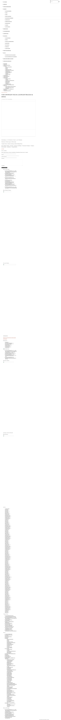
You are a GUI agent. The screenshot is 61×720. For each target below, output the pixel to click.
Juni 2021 (6, 561)
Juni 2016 (6, 611)
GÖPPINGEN (9, 672)
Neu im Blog (7, 648)
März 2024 (6, 533)
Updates (6, 39)
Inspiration (7, 46)
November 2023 (7, 536)
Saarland (6, 73)
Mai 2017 (6, 602)
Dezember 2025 (7, 515)
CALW (8, 666)
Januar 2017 (7, 605)
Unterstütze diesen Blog (7, 90)
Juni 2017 (6, 601)
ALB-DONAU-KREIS (10, 659)
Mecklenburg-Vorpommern (9, 70)
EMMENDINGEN (10, 667)
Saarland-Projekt (7, 78)
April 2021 (6, 563)
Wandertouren (7, 347)
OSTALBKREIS (9, 687)
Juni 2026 (6, 510)
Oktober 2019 (7, 578)
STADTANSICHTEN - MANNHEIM (8, 620)
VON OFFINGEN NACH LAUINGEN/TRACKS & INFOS (10, 616)
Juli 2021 (6, 560)
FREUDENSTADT (10, 671)
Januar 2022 (7, 555)
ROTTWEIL (9, 693)
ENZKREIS (9, 668)
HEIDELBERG (9, 673)
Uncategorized (7, 346)
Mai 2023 (6, 541)
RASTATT (8, 689)
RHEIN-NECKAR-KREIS (11, 692)
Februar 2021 (7, 564)
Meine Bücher (7, 43)
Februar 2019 (7, 585)
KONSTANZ (9, 680)
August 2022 (7, 549)
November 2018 (7, 587)
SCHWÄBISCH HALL (10, 694)
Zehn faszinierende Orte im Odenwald (11, 56)
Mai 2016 (6, 612)
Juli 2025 (6, 519)
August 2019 (7, 580)
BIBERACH (9, 662)
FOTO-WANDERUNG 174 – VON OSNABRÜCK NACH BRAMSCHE (11, 187)
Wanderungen (5, 28)
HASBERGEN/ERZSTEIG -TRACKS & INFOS (9, 174)
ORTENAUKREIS (10, 686)
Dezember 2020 (7, 566)
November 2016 (7, 607)
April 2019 (6, 583)
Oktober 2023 (7, 537)
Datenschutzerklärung (7, 6)
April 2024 (6, 532)
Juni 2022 (6, 551)
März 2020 (6, 574)
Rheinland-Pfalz (7, 23)
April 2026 (6, 512)
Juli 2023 (6, 540)
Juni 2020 (6, 571)
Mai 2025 (6, 521)
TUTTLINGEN (9, 699)
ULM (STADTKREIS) (10, 700)
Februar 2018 (7, 595)
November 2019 (7, 577)
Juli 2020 (6, 570)
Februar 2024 (7, 534)
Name (2, 154)
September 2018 (7, 589)
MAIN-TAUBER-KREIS (11, 683)
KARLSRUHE (9, 678)
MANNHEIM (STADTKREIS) (12, 684)
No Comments (10, 99)
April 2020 (6, 573)
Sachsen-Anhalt (7, 26)
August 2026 (7, 508)
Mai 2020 (6, 572)
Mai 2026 (6, 511)
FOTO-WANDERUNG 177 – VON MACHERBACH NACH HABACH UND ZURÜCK (11, 171)
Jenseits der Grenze (8, 16)
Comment (2, 165)
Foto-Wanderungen (6, 31)
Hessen (6, 14)
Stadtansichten (5, 33)
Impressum (5, 4)
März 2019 (6, 584)
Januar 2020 (7, 575)
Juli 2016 (6, 610)
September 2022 (7, 548)
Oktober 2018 (7, 588)
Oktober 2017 (7, 598)
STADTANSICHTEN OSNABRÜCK (8, 180)
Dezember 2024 (7, 525)
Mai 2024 (6, 531)
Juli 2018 (6, 591)
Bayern (6, 12)
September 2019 (7, 579)
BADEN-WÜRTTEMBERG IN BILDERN (8, 58)
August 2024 (7, 529)
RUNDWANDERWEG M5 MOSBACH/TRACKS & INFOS (10, 178)
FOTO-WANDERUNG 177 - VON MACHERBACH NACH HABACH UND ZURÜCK (11, 618)
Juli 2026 (6, 509)
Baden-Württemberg (8, 66)
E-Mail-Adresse (3, 156)
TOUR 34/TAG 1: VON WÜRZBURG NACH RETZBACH (10, 630)
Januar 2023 (7, 545)
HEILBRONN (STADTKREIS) (9, 676)
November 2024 (7, 526)
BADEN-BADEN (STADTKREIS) (10, 661)
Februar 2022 (7, 554)
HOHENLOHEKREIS (10, 677)
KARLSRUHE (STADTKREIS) (9, 679)
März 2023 (6, 543)
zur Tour (2, 148)
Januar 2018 (7, 596)
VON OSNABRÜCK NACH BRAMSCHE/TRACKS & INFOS (10, 185)
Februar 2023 (7, 544)
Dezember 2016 (7, 606)
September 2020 (7, 569)
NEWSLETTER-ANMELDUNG (7, 50)
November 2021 (7, 557)
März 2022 (6, 553)
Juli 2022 (6, 550)
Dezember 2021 (7, 556)
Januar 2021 (7, 565)
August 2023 (7, 539)
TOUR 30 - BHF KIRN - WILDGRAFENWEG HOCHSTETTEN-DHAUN (9, 626)
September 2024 (7, 528)
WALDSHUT (9, 701)
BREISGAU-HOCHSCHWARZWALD (11, 665)
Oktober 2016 (7, 608)
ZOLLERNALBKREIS (10, 702)
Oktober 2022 (7, 547)
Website (2, 158)
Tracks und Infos (4, 92)
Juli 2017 (6, 600)
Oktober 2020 (7, 568)
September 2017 (7, 599)
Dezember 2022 (7, 546)
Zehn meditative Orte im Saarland (10, 86)
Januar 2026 (7, 514)
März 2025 (6, 523)
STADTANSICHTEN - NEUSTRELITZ (8, 624)
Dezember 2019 (7, 576)
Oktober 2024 (7, 527)
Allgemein (6, 342)
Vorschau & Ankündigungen (9, 41)
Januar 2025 (7, 524)
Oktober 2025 (7, 517)
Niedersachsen (7, 19)
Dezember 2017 (7, 597)
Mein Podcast (7, 82)
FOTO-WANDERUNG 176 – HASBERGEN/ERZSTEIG (9, 175)
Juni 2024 (6, 530)
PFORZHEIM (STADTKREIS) (12, 688)
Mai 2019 (6, 582)
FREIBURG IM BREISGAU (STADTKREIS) (11, 670)
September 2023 (7, 538)
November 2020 (7, 567)
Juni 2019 (6, 581)
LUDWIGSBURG (10, 682)
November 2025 (7, 516)
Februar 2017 (7, 604)
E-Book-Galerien (7, 48)
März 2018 (6, 594)
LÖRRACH (9, 681)
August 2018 (7, 590)
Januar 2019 (7, 586)
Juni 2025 (6, 520)
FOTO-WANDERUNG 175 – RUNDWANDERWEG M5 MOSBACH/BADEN (9, 182)
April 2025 (6, 522)
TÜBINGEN (9, 698)
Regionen (6, 638)
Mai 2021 (6, 562)
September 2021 (7, 558)
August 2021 (7, 559)
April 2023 (6, 542)
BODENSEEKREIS (10, 663)
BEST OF (5, 85)
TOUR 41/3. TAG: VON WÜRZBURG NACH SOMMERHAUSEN (9, 628)
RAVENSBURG (9, 690)
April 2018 (6, 593)
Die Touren (5, 63)
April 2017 (6, 603)
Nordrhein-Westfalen (8, 21)
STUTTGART (9, 697)
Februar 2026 (7, 513)
